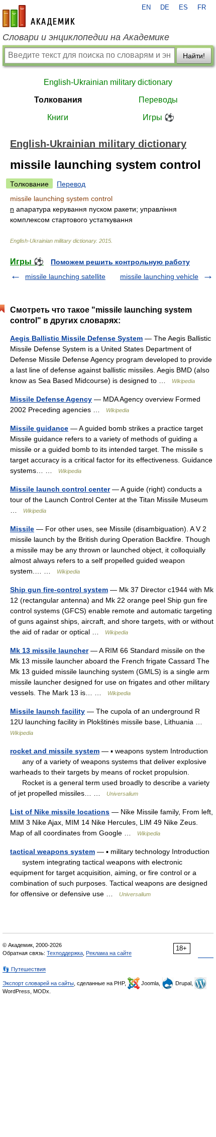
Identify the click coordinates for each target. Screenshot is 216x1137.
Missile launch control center (60, 489)
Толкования (58, 100)
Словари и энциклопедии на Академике (86, 37)
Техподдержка (65, 953)
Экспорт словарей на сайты (38, 983)
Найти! (194, 56)
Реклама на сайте (109, 953)
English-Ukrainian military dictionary (108, 82)
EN (146, 7)
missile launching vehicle (159, 276)
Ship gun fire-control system (59, 590)
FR (201, 7)
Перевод (71, 184)
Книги (57, 117)
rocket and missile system (54, 751)
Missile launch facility (47, 711)
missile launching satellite (65, 276)
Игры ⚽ (158, 117)
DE (164, 7)
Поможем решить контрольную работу (120, 262)
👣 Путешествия (24, 969)
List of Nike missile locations (60, 812)
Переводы (158, 100)
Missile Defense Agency (51, 399)
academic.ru (39, 16)
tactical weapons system (52, 851)
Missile (22, 529)
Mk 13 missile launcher (49, 650)
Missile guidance (39, 428)
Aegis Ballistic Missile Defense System (76, 338)
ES (183, 7)
